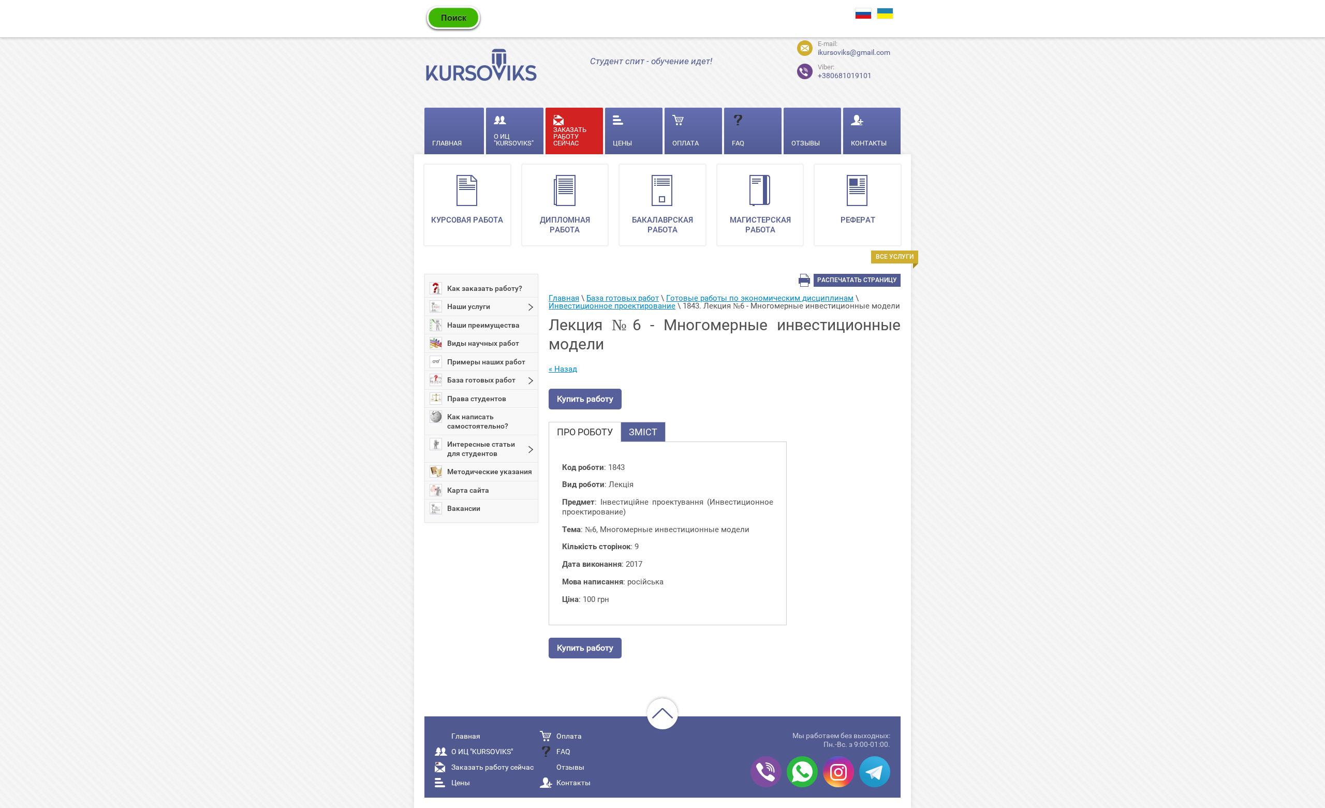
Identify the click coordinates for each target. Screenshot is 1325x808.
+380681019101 (836, 70)
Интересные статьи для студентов (481, 449)
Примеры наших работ (486, 362)
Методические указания (489, 471)
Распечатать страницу (857, 280)
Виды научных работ (483, 343)
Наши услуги (468, 306)
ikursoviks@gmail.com (854, 52)
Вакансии (463, 508)
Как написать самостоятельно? (477, 421)
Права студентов (476, 398)
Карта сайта (468, 490)
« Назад (563, 369)
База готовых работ (481, 380)
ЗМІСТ (643, 432)
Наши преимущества (483, 325)
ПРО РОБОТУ (585, 432)
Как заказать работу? (484, 288)
